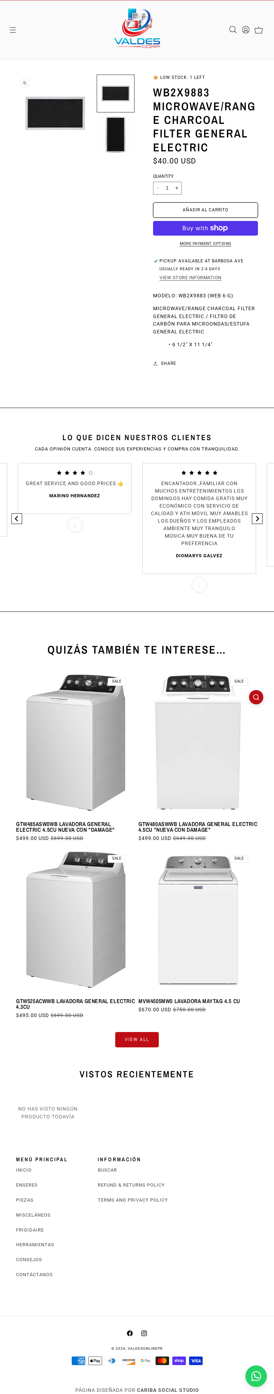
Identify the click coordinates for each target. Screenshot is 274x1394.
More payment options (206, 243)
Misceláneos (33, 1215)
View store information (190, 277)
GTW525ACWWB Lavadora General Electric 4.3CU (75, 1004)
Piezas (25, 1200)
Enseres (27, 1185)
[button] (12, 30)
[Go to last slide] (16, 518)
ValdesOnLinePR (145, 1348)
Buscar (107, 1170)
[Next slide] (257, 518)
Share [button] (168, 363)
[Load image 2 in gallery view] (115, 134)
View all (137, 1039)
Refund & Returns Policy (131, 1185)
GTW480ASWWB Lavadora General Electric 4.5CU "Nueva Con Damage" (197, 826)
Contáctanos (34, 1274)
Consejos (29, 1259)
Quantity (163, 176)
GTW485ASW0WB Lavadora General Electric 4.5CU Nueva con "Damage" (65, 826)
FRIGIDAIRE (30, 1230)
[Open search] (256, 697)
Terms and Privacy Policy (133, 1200)
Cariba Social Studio (168, 1390)
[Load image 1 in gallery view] (115, 93)
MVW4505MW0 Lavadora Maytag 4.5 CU (189, 1001)
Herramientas (35, 1244)
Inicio (24, 1170)
